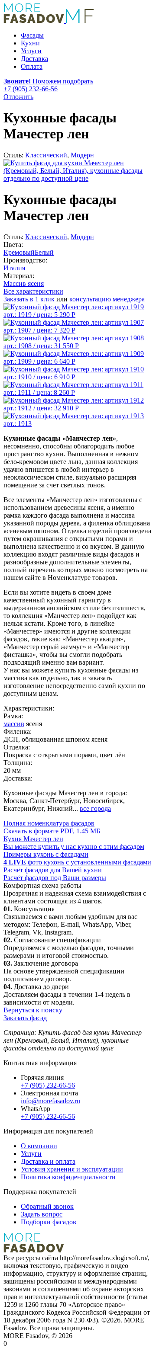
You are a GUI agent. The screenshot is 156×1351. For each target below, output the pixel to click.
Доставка (34, 58)
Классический (46, 155)
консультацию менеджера (107, 299)
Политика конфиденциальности (68, 1177)
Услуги (31, 50)
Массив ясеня (23, 283)
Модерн (82, 155)
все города (95, 808)
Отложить (18, 96)
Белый (44, 252)
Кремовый (19, 252)
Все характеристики (33, 291)
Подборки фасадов (48, 1222)
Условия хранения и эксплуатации (72, 1169)
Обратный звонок (47, 1206)
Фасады (32, 35)
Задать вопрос (41, 1214)
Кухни (30, 43)
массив (13, 723)
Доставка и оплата (48, 1161)
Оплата (31, 66)
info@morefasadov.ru (50, 1100)
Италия (14, 268)
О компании (39, 1145)
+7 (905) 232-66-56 (48, 1085)
